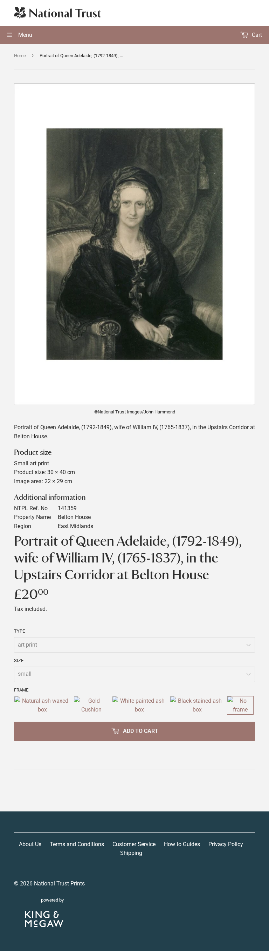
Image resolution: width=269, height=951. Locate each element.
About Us (30, 844)
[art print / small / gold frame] (91, 705)
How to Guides (182, 844)
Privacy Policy (225, 844)
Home (20, 55)
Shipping (131, 853)
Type (19, 631)
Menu (24, 35)
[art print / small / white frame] (139, 705)
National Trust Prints (59, 883)
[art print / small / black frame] (197, 705)
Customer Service (134, 844)
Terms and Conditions (77, 844)
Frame (21, 690)
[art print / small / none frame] (240, 705)
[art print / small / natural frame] (42, 705)
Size (18, 660)
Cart (256, 35)
